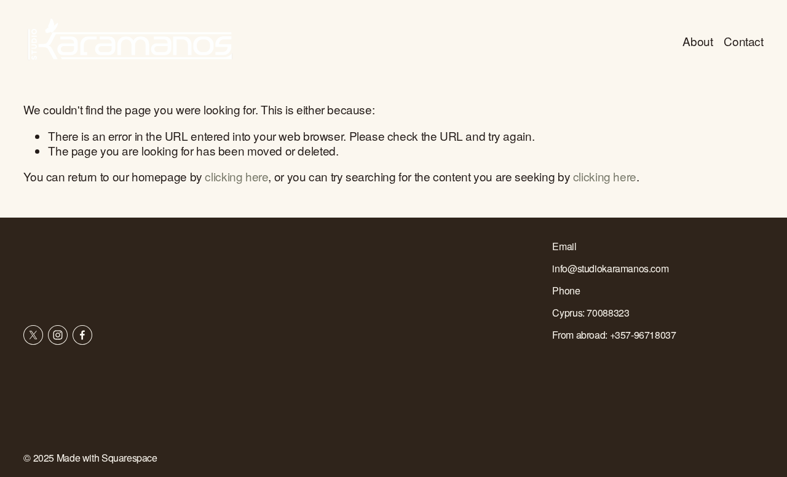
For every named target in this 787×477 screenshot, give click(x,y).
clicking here (236, 176)
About (697, 41)
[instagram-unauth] (58, 335)
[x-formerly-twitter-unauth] (33, 335)
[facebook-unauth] (82, 335)
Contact (743, 41)
